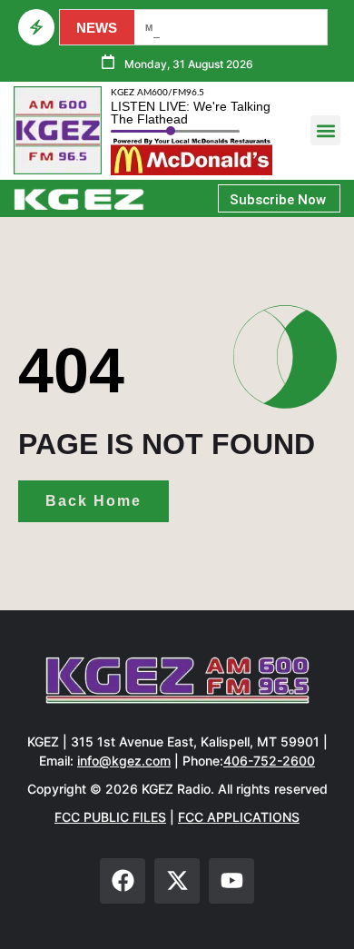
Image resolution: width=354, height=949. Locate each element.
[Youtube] (231, 881)
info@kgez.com (124, 760)
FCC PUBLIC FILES (110, 817)
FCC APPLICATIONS (239, 817)
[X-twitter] (177, 881)
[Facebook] (122, 881)
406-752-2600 (269, 760)
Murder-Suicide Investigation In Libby (227, 28)
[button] (325, 130)
